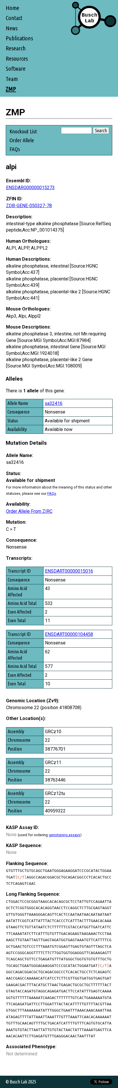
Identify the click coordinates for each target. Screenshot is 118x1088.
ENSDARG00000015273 (30, 187)
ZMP (11, 89)
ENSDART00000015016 (69, 571)
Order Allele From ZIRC (29, 511)
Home (12, 8)
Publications (19, 38)
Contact (14, 18)
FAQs (14, 149)
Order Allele (21, 140)
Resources (17, 58)
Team (12, 79)
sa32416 (53, 403)
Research (16, 48)
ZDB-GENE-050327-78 (29, 205)
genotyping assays (64, 835)
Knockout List (23, 131)
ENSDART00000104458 (69, 634)
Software (15, 68)
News (11, 28)
